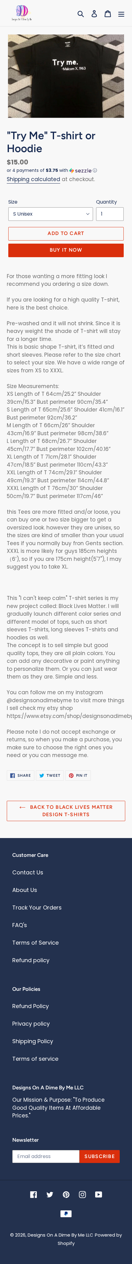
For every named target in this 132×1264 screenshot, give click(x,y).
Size (12, 201)
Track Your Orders (37, 907)
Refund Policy (30, 1006)
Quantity (106, 201)
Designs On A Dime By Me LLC (60, 1235)
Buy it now (66, 250)
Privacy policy (31, 1023)
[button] (66, 170)
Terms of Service (35, 942)
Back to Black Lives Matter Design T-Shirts (71, 810)
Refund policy (30, 960)
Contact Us (27, 872)
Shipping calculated (33, 179)
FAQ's (19, 925)
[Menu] (121, 13)
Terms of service (35, 1059)
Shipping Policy (32, 1041)
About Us (24, 890)
